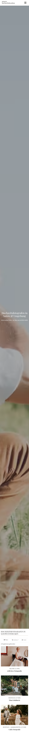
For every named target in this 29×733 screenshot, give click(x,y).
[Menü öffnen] (25, 3)
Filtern (6, 639)
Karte (25, 640)
